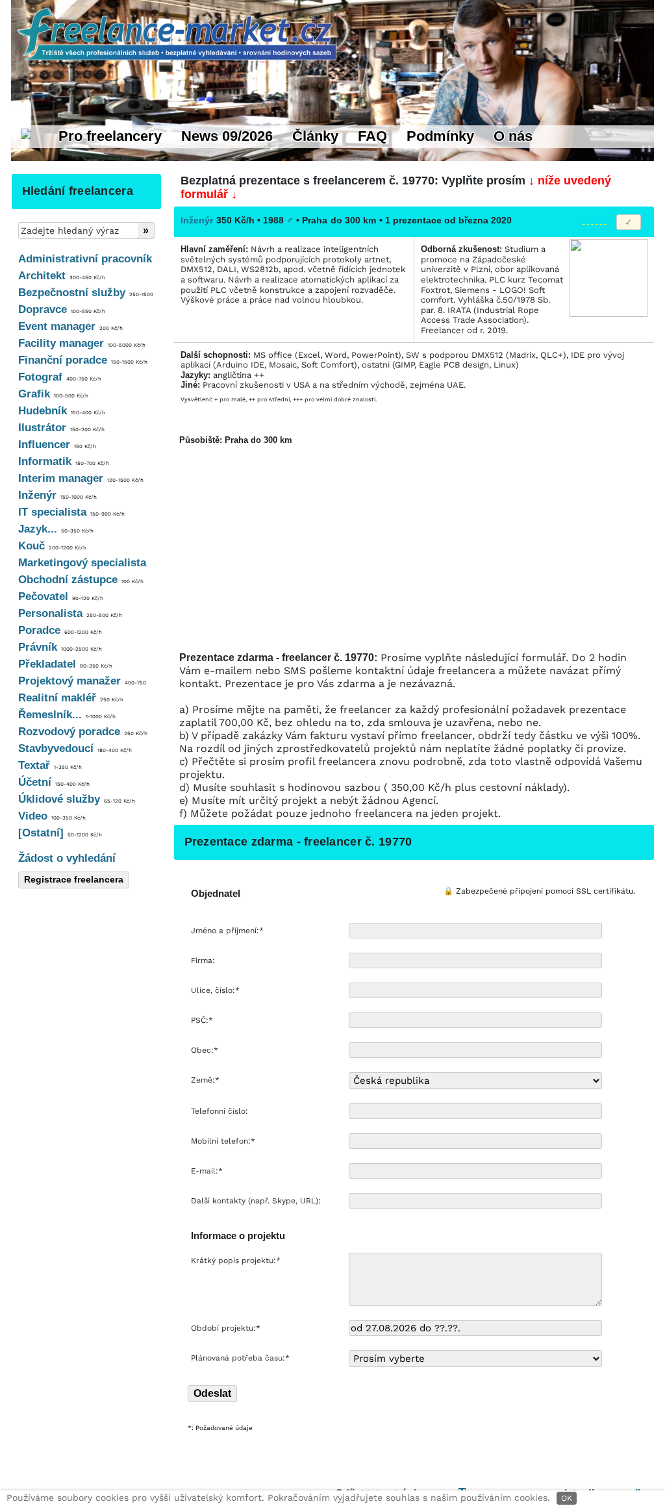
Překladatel (65, 664)
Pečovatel (60, 596)
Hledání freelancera (77, 190)
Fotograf (59, 377)
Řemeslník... (67, 715)
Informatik (63, 461)
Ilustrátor (61, 427)
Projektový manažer (82, 681)
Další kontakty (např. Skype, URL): (257, 1200)
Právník (60, 647)
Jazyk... (56, 529)
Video (52, 816)
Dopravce (61, 309)
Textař (50, 765)
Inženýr (57, 495)
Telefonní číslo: (221, 1111)
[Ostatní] (60, 833)
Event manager (70, 326)
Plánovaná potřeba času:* (240, 1357)
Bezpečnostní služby (85, 292)
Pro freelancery (110, 136)
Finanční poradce (82, 360)
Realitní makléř (70, 698)
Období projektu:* (225, 1328)
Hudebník (61, 411)
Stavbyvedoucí (75, 748)
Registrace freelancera (73, 879)
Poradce (60, 630)
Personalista (70, 613)
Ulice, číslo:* (216, 990)
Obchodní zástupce (81, 579)
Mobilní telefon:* (224, 1141)
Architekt (61, 276)
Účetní (54, 782)
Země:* (205, 1080)
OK (566, 1498)
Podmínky (440, 136)
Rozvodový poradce (82, 731)
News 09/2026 (227, 136)
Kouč (52, 546)
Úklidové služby (76, 799)
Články (315, 136)
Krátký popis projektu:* (237, 1260)
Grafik (53, 394)
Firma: (204, 960)
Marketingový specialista (82, 563)
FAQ (372, 136)
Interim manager (81, 478)
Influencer (57, 444)
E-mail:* (208, 1170)
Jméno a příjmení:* (228, 930)
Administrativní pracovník (85, 259)
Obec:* (206, 1050)
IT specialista (71, 512)
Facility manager (81, 343)
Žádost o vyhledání (67, 858)
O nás (513, 136)
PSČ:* (203, 1020)
